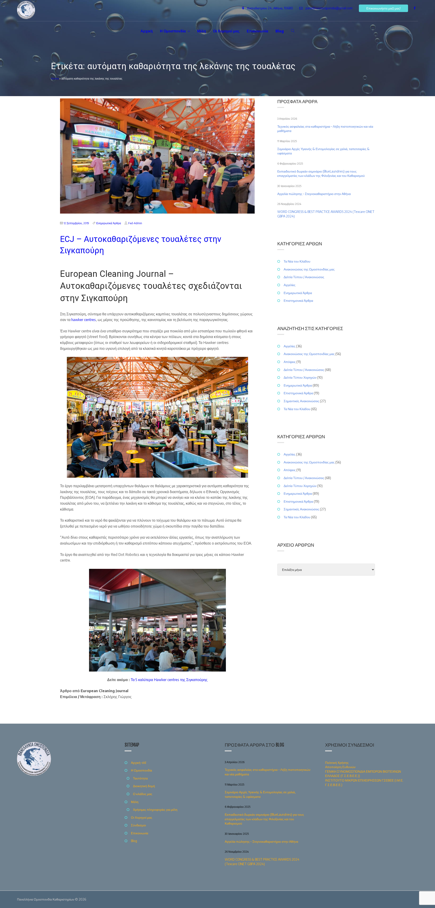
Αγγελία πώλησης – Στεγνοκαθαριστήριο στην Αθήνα (314, 194)
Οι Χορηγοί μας (226, 31)
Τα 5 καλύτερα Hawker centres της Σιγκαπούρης (169, 679)
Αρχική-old (138, 762)
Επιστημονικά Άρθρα (298, 300)
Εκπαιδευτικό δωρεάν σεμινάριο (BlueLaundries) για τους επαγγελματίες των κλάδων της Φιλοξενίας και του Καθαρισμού (321, 173)
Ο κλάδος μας (142, 794)
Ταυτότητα (140, 778)
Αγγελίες (289, 285)
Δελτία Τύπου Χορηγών (300, 377)
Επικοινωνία (257, 31)
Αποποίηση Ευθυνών (340, 767)
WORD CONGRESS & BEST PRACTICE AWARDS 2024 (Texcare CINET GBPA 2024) (326, 214)
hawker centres (83, 319)
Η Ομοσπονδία (173, 31)
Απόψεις (290, 362)
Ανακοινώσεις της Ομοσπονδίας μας (309, 269)
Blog (280, 31)
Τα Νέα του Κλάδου (297, 261)
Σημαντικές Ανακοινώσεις (301, 401)
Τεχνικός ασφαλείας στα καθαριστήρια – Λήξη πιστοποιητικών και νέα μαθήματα (325, 128)
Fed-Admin (135, 223)
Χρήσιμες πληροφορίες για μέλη (155, 809)
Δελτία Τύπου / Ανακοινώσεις (304, 277)
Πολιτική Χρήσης (337, 762)
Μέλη (201, 31)
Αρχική (146, 31)
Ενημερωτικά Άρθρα (108, 223)
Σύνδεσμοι (138, 825)
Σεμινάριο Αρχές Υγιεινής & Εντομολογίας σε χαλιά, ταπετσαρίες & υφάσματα (323, 151)
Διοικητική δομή (144, 786)
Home (55, 78)
